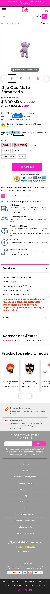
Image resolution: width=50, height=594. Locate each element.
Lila (34, 145)
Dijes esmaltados (14, 24)
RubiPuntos (25, 502)
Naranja (18, 151)
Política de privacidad (25, 514)
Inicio (3, 24)
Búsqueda (25, 464)
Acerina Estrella (17, 588)
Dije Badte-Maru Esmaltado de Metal (30, 383)
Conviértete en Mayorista (25, 477)
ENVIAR (39, 444)
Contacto (25, 470)
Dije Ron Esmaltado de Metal (10, 383)
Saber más (11, 126)
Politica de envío (25, 527)
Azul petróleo (21, 145)
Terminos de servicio (25, 533)
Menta (6, 151)
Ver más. (13, 416)
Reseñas (25, 508)
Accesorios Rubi (15, 581)
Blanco (30, 151)
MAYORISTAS (25, 489)
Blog (25, 495)
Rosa (21, 156)
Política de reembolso (25, 520)
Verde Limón (8, 156)
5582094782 (27, 547)
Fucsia (6, 145)
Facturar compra (25, 483)
